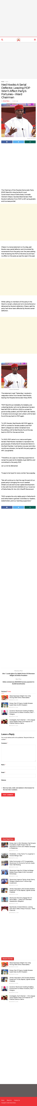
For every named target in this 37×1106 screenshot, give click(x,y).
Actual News (6, 101)
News (7, 81)
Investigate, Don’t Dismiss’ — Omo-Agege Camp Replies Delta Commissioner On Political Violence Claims (22, 721)
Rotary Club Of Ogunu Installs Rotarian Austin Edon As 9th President (21, 704)
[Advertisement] (18, 18)
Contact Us (17, 1100)
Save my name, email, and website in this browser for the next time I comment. (18, 789)
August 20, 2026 (14, 867)
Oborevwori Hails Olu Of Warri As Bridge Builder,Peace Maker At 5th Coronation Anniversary (21, 872)
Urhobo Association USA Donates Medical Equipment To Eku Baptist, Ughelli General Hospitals (22, 890)
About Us (9, 1100)
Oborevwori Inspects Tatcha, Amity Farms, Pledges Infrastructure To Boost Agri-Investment (22, 881)
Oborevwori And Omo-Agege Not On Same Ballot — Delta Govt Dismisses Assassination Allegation (20, 899)
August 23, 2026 (14, 858)
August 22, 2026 (14, 903)
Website (3, 780)
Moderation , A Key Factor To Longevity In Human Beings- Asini (22, 854)
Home (2, 81)
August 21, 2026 (14, 876)
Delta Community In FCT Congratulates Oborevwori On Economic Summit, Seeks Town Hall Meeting (22, 863)
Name (3, 764)
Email (3, 772)
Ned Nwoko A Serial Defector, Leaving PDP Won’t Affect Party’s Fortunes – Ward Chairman (22, 908)
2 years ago (15, 101)
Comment (4, 743)
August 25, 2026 (14, 716)
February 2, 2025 (14, 912)
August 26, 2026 (14, 699)
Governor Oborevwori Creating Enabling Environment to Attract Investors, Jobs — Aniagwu (21, 712)
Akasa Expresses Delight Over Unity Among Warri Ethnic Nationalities (20, 696)
